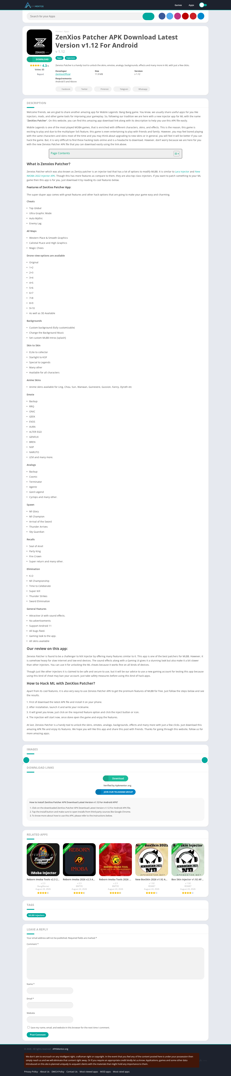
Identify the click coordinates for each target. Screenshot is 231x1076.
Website (31, 1012)
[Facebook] (162, 16)
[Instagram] (177, 16)
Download (42, 59)
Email (30, 998)
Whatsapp (142, 89)
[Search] (148, 16)
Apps (191, 5)
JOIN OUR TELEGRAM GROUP (118, 792)
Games (178, 5)
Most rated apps (121, 1071)
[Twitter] (169, 16)
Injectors (70, 57)
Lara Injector (182, 171)
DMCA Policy (58, 1071)
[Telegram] (201, 16)
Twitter (84, 89)
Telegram (124, 89)
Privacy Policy (31, 1071)
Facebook (66, 89)
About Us (44, 1071)
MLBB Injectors (36, 915)
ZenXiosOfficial (62, 74)
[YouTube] (185, 16)
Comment (33, 944)
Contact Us (71, 1071)
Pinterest (105, 89)
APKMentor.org (60, 1048)
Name (30, 984)
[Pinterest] (193, 16)
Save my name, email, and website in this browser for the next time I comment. (70, 1027)
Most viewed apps (89, 1071)
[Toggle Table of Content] (175, 154)
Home (58, 31)
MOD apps (105, 1071)
